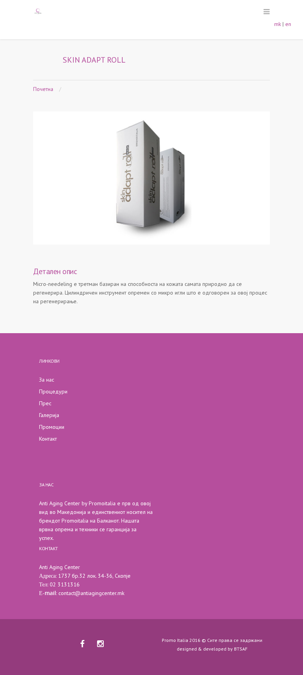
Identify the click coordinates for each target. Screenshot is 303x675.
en (288, 24)
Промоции (51, 426)
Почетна (43, 89)
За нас (46, 379)
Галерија (49, 415)
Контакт (48, 438)
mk (277, 24)
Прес (45, 403)
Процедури (53, 391)
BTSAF (240, 649)
